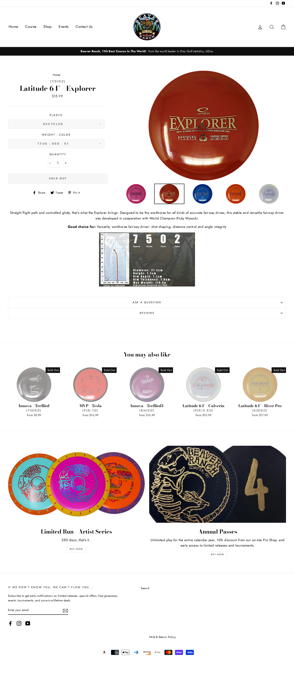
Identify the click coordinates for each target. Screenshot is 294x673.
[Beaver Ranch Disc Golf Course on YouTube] (27, 623)
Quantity (57, 154)
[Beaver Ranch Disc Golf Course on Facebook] (10, 623)
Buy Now (76, 549)
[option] (147, 51)
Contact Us (84, 26)
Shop (47, 26)
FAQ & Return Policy (162, 637)
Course (30, 26)
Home (13, 26)
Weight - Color (56, 135)
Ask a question (147, 302)
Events (64, 26)
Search (145, 588)
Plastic (56, 115)
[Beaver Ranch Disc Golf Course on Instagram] (19, 623)
